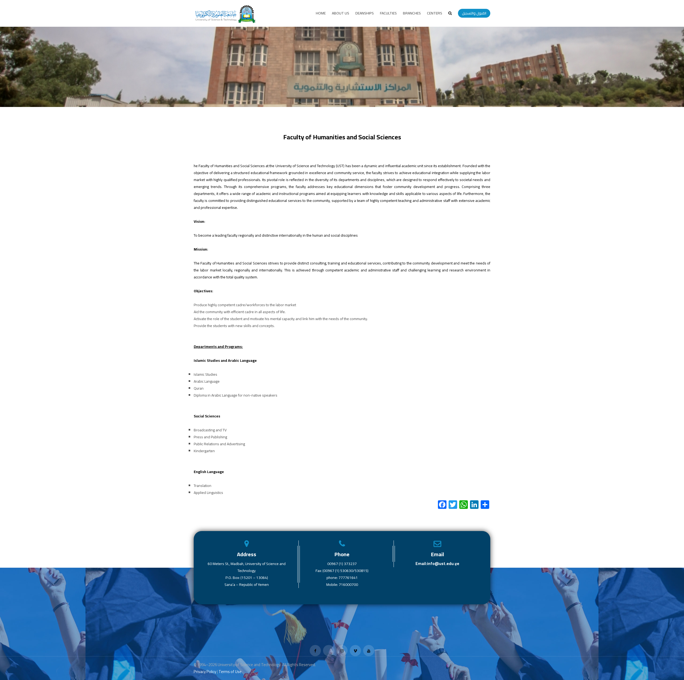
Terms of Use (230, 671)
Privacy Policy (205, 671)
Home (321, 13)
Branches (412, 13)
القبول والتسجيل (474, 13)
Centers (434, 13)
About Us (340, 13)
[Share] (485, 505)
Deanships (364, 13)
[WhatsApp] (463, 505)
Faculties (388, 13)
